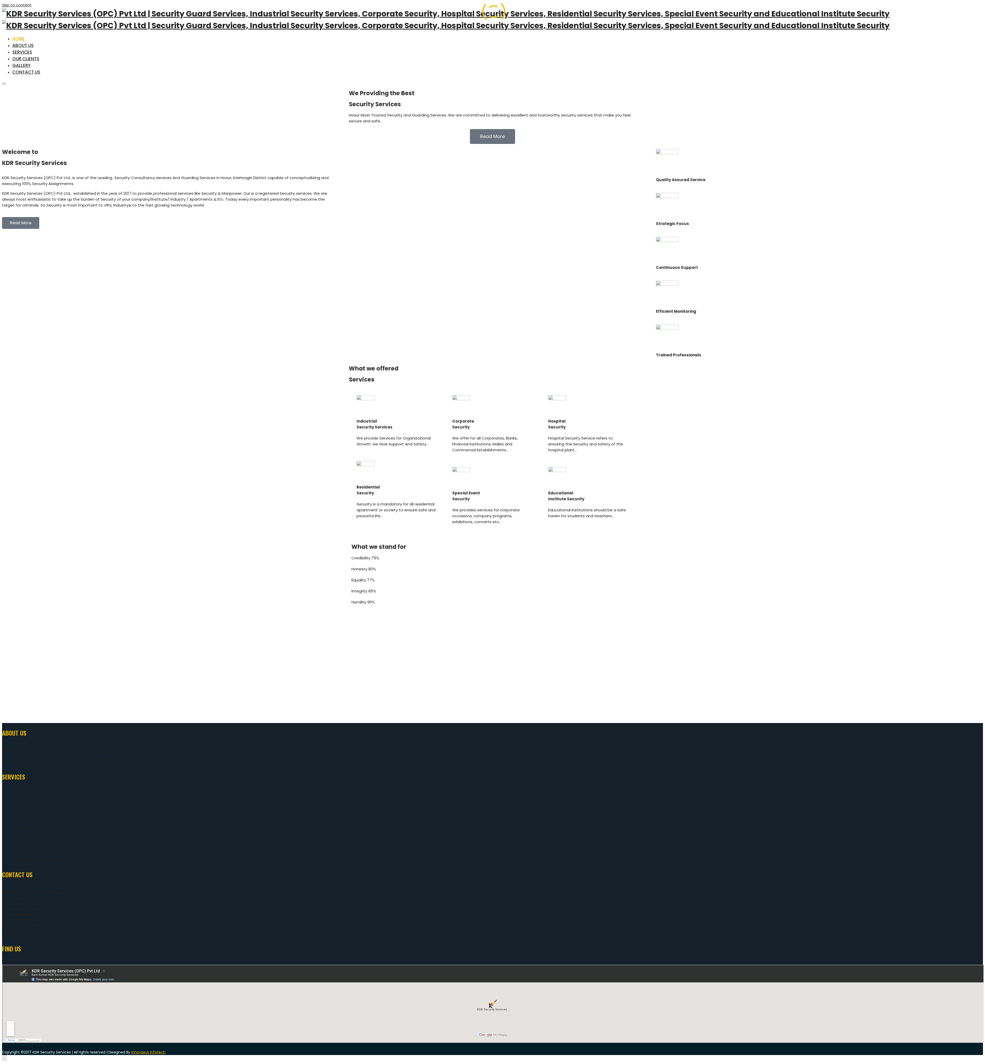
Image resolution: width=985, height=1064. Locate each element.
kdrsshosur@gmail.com (29, 936)
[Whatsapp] (14, 1047)
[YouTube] (17, 1047)
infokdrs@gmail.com (26, 930)
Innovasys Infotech (148, 1052)
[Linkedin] (9, 1047)
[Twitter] (12, 1047)
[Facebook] (3, 1047)
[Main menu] (4, 83)
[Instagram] (6, 1047)
